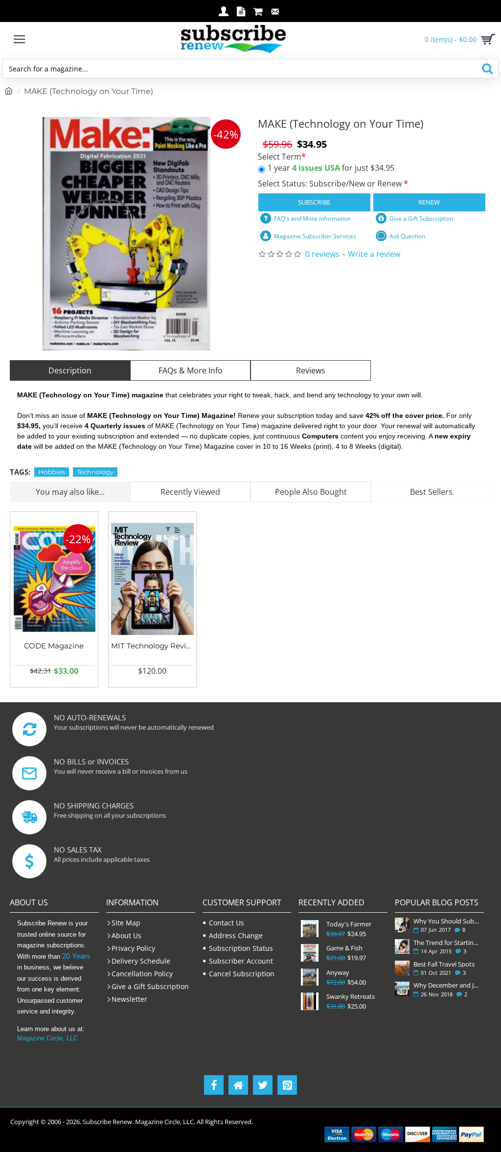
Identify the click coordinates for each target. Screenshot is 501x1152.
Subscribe (314, 202)
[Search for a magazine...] (487, 68)
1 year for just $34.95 (331, 167)
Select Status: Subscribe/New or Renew (331, 183)
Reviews (310, 370)
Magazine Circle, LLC (47, 1038)
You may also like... (70, 491)
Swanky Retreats (350, 996)
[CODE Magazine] (54, 579)
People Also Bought (311, 491)
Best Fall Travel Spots (444, 964)
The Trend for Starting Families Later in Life (446, 942)
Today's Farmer (348, 924)
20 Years (76, 956)
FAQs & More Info (191, 370)
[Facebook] (214, 1085)
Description (69, 370)
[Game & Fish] (309, 952)
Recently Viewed (190, 491)
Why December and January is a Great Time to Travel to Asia (446, 985)
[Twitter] (263, 1085)
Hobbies (51, 472)
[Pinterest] (287, 1085)
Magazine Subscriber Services (315, 236)
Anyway (337, 972)
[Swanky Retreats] (309, 1001)
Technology (95, 472)
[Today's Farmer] (309, 928)
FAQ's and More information (312, 218)
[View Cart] (486, 39)
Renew (429, 202)
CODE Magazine (54, 645)
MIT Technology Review (152, 645)
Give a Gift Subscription (421, 218)
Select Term (279, 157)
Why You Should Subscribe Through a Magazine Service (446, 921)
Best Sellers (431, 491)
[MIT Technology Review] (152, 579)
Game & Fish (344, 948)
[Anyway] (309, 977)
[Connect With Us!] (238, 1085)
